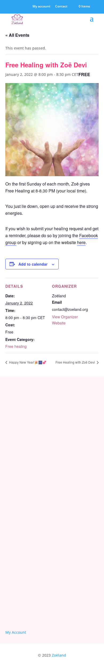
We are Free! (17, 575)
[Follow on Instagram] (36, 613)
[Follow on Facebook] (10, 613)
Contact (61, 7)
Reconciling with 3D (23, 567)
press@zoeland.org (22, 469)
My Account (15, 632)
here (81, 242)
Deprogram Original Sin (27, 559)
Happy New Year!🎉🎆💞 (27, 362)
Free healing (16, 346)
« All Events (17, 35)
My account (41, 7)
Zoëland (59, 655)
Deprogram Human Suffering (32, 583)
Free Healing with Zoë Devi (75, 362)
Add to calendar (32, 264)
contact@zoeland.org (24, 452)
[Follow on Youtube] (23, 613)
